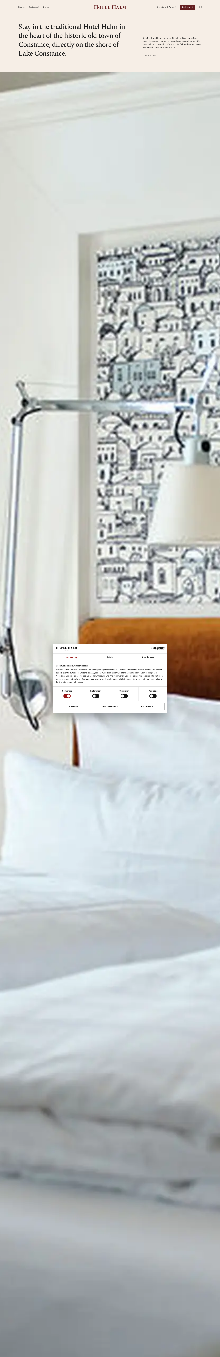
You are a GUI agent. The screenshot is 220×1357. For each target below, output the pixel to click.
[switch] (95, 696)
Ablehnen (73, 706)
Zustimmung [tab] (72, 657)
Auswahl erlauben (110, 706)
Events (46, 7)
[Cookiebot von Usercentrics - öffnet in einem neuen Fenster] (153, 649)
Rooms (21, 7)
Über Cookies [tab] (148, 657)
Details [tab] (110, 657)
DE (200, 7)
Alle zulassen (147, 706)
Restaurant (34, 7)
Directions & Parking (166, 7)
